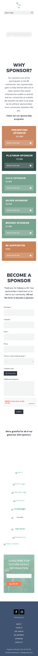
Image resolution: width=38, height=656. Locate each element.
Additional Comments (11, 379)
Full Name (8, 307)
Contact (19, 642)
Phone (6, 344)
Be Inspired (19, 635)
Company (7, 320)
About (19, 624)
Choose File (12, 373)
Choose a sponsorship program (15, 356)
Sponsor (19, 639)
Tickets (19, 628)
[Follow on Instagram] (21, 611)
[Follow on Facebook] (16, 611)
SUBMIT (19, 412)
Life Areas (19, 631)
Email (6, 332)
